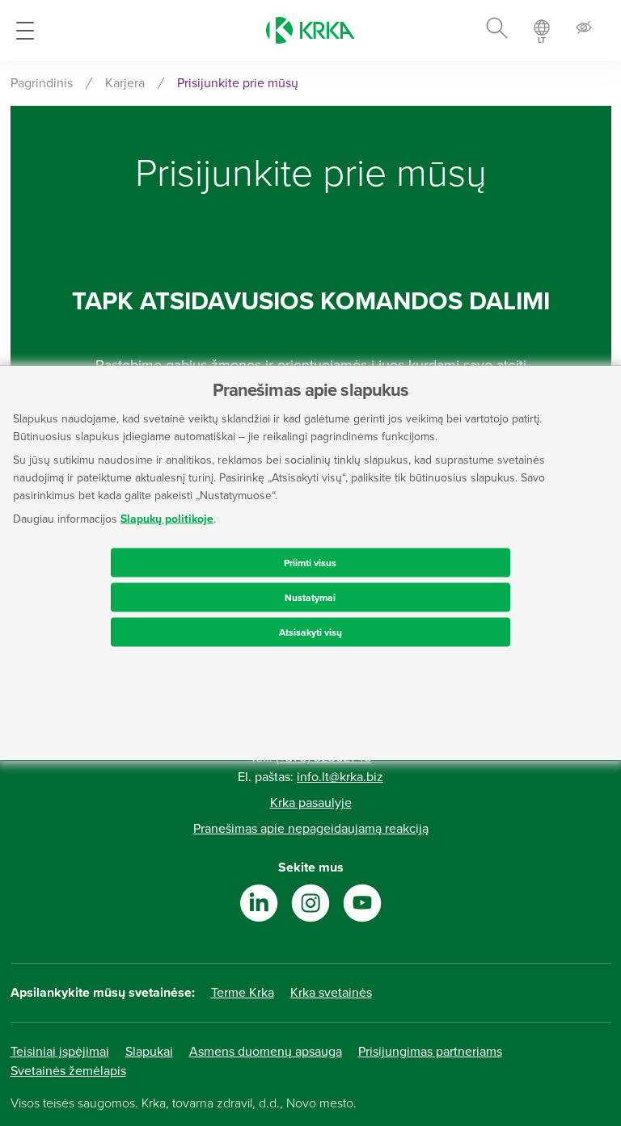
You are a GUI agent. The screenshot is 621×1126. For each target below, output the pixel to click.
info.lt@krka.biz (340, 777)
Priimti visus (310, 563)
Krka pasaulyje (311, 803)
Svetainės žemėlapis (68, 1071)
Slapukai (149, 1052)
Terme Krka (242, 993)
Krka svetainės (331, 993)
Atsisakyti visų (310, 632)
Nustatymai (310, 597)
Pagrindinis (42, 83)
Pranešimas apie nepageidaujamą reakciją (311, 829)
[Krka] (310, 30)
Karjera (125, 83)
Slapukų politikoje (166, 519)
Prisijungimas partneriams (430, 1052)
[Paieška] (497, 30)
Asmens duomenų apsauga (265, 1052)
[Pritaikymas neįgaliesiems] (584, 30)
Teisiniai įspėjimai (60, 1052)
